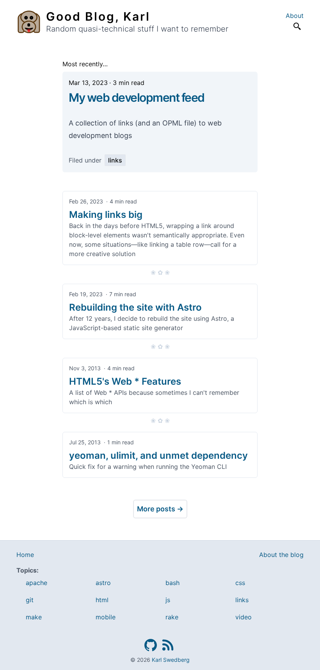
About (295, 15)
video (243, 617)
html (102, 600)
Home (25, 555)
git (30, 600)
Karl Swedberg (171, 659)
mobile (106, 617)
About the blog (281, 555)
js (167, 600)
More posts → (160, 509)
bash (172, 583)
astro (103, 583)
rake (171, 617)
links (115, 160)
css (240, 583)
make (34, 617)
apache (36, 583)
